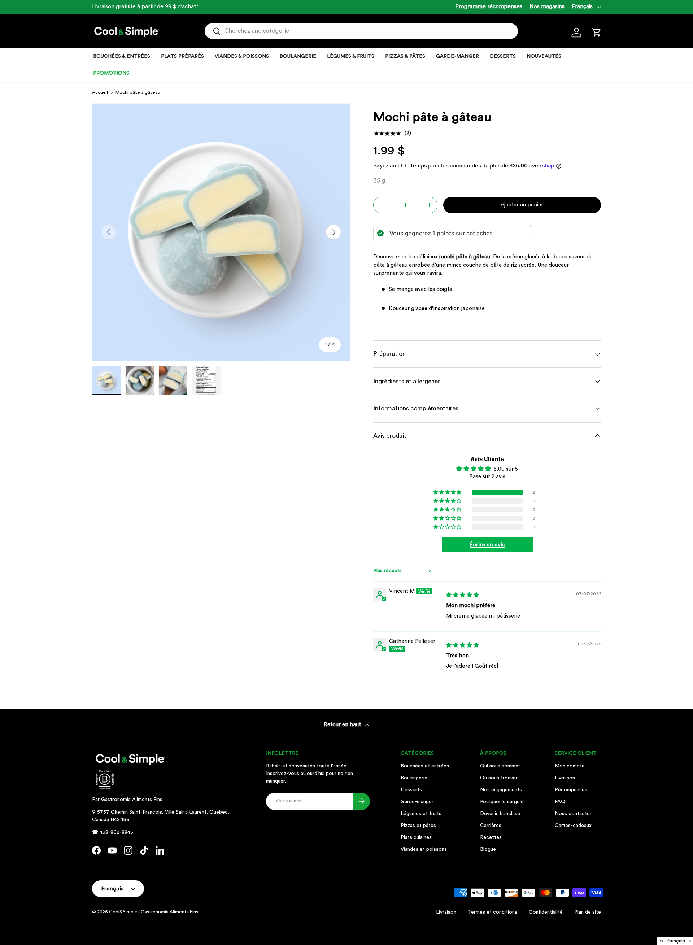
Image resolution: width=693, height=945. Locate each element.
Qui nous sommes (500, 765)
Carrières (490, 825)
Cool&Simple (123, 912)
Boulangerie (414, 777)
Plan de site (587, 912)
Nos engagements (501, 789)
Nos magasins (547, 6)
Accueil (100, 92)
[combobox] (361, 31)
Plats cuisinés (416, 837)
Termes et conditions (492, 912)
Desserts (411, 789)
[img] (462, 595)
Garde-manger (417, 801)
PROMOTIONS (111, 73)
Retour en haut (343, 724)
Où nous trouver (499, 777)
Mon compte (570, 765)
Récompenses (571, 789)
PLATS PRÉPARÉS (182, 56)
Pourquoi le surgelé (502, 801)
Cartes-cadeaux (573, 825)
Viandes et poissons (424, 849)
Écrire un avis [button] (487, 545)
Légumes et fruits (421, 813)
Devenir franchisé (500, 813)
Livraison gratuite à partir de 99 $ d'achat (144, 6)
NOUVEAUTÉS (544, 56)
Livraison (565, 777)
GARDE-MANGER (457, 56)
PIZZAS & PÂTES (405, 56)
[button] (597, 32)
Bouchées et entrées (425, 765)
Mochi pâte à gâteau (137, 92)
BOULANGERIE (298, 56)
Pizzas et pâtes (418, 825)
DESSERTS (503, 56)
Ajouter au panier (522, 205)
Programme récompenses (488, 6)
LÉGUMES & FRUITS (350, 56)
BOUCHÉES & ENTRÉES (121, 56)
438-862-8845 (116, 832)
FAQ (560, 801)
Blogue (488, 849)
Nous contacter (573, 813)
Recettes (491, 837)
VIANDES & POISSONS (242, 56)
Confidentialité (546, 912)
